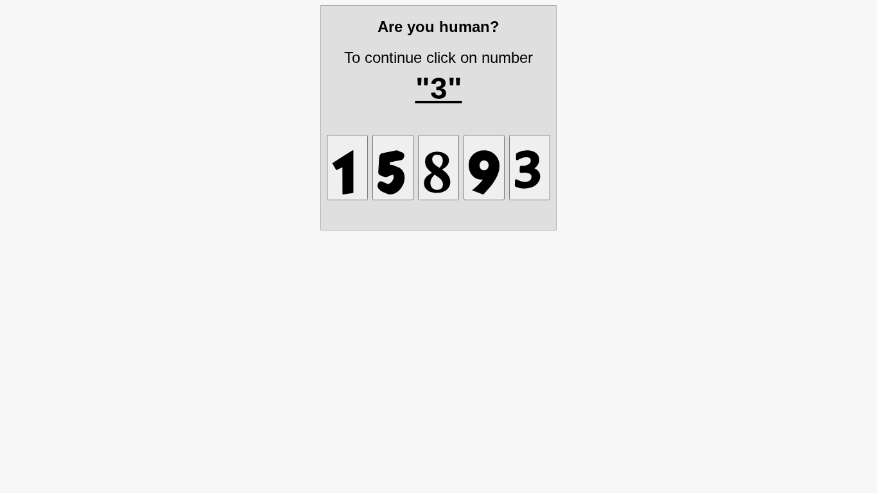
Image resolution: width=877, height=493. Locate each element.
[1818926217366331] (392, 167)
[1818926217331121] (529, 167)
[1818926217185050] (438, 167)
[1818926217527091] (484, 167)
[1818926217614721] (347, 167)
